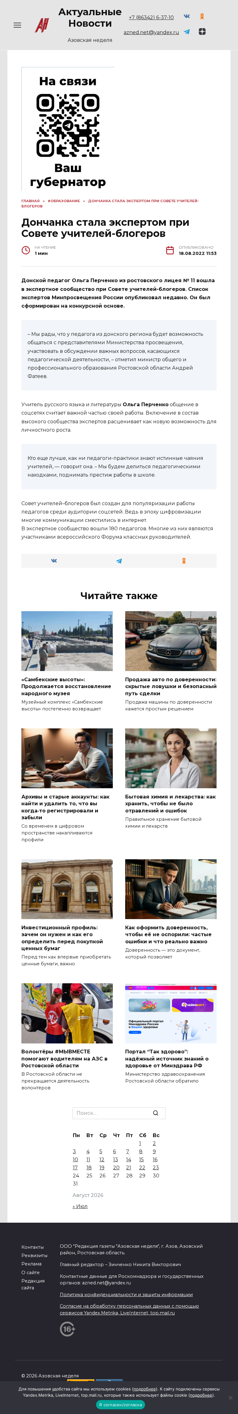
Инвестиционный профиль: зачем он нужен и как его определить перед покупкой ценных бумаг (62, 937)
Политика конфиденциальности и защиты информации (126, 1294)
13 (115, 1160)
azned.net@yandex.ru (151, 32)
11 (88, 1160)
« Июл (80, 1206)
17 (75, 1168)
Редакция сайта (33, 1284)
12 (101, 1160)
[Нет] (230, 1397)
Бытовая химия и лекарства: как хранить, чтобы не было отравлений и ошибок (170, 803)
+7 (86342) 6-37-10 (151, 17)
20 (116, 1168)
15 (141, 1160)
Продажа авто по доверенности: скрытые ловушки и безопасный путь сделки (171, 686)
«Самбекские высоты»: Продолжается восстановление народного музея (66, 686)
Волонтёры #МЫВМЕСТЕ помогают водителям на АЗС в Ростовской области (64, 1059)
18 (89, 1168)
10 (75, 1160)
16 (155, 1160)
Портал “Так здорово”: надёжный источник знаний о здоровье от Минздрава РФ (167, 1059)
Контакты (32, 1247)
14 (128, 1160)
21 (128, 1168)
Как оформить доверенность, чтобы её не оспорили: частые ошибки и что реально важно (168, 934)
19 (101, 1168)
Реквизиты (34, 1255)
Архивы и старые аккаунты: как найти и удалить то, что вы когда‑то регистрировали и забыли (65, 807)
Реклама (31, 1264)
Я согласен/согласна (120, 1404)
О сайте (30, 1272)
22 (142, 1168)
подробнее (145, 1388)
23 (156, 1168)
